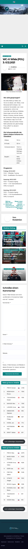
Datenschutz (11, 541)
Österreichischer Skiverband (11, 250)
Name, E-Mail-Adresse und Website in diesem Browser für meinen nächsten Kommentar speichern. (14, 367)
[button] (22, 46)
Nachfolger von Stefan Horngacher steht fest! (12, 273)
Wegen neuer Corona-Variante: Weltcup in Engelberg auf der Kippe (18, 205)
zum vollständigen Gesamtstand (14, 441)
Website (5, 353)
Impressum (3, 541)
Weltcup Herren (7, 56)
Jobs (22, 541)
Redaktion (14, 67)
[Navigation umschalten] (25, 46)
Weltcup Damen (20, 235)
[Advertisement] (14, 29)
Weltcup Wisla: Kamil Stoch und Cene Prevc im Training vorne (9, 204)
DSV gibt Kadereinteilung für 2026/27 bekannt (13, 241)
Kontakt (3, 545)
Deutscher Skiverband (9, 235)
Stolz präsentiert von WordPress (12, 536)
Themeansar (18, 538)
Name (5, 334)
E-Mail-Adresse (8, 344)
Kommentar (7, 302)
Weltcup (21, 250)
